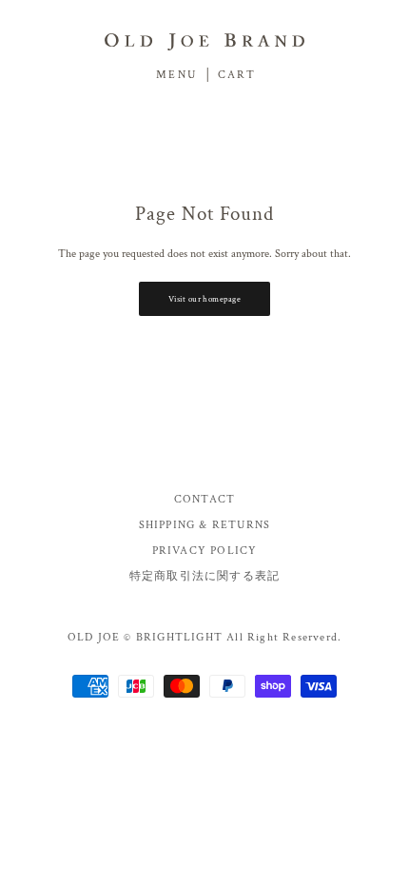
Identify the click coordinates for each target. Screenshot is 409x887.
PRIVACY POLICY (205, 550)
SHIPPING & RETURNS (205, 525)
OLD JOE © (100, 637)
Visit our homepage (204, 299)
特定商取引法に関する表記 (204, 576)
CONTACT (204, 499)
